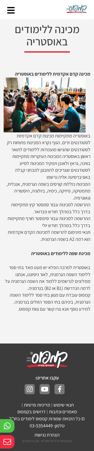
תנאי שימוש (64, 405)
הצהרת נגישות (47, 435)
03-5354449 (41, 425)
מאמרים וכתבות (63, 411)
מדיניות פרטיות (37, 405)
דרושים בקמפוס (31, 411)
